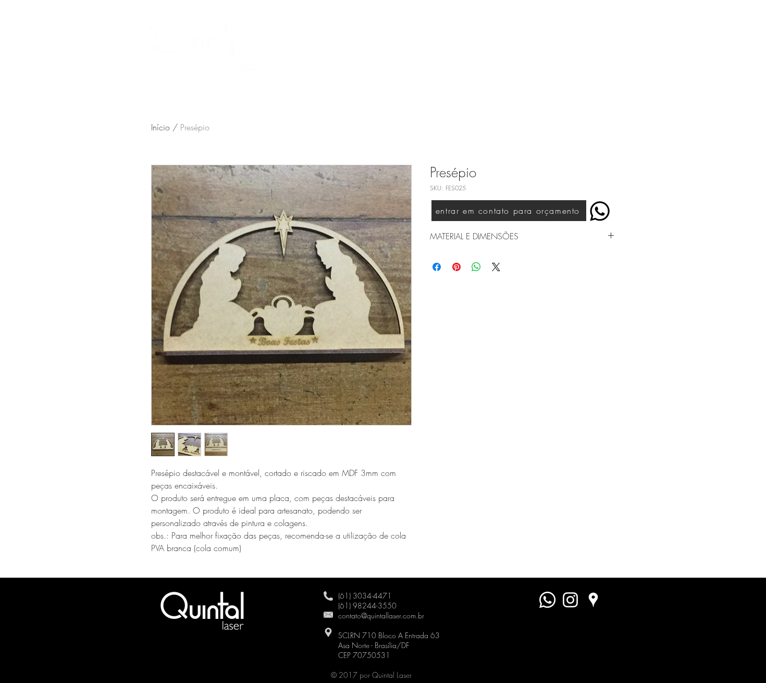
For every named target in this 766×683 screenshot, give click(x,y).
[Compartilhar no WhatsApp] (476, 267)
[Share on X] (496, 267)
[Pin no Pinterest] (456, 267)
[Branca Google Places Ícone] (593, 600)
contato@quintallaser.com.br (381, 615)
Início (160, 127)
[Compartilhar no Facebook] (436, 267)
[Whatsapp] (547, 600)
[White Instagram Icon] (570, 600)
